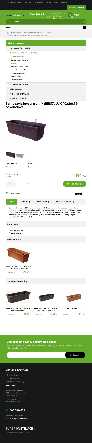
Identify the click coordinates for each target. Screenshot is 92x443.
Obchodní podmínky (14, 2)
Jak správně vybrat (13, 375)
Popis (11, 201)
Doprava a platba (52, 2)
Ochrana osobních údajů (15, 382)
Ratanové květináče (19, 85)
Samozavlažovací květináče (20, 60)
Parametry (25, 201)
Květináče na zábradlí (18, 70)
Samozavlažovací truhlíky (19, 66)
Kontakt (64, 2)
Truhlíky (48, 33)
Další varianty (43, 201)
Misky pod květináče (19, 94)
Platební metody (12, 378)
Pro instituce (39, 2)
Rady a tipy (27, 2)
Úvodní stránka (16, 33)
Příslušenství (16, 89)
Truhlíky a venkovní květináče (33, 33)
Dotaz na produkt (14, 193)
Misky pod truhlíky (17, 76)
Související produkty (65, 201)
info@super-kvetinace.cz (58, 17)
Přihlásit (72, 7)
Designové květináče (18, 73)
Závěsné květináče (17, 80)
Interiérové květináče (20, 48)
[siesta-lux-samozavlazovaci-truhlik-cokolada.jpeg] (26, 130)
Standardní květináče (18, 57)
